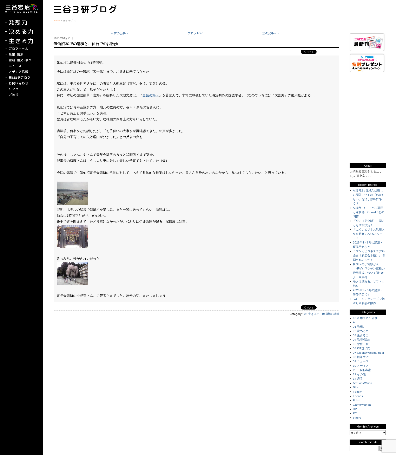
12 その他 (359, 374)
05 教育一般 (361, 344)
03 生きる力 (312, 314)
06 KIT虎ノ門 (361, 348)
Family (357, 391)
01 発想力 (359, 326)
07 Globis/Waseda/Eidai (368, 352)
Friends (358, 396)
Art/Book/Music (362, 383)
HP (355, 409)
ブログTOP (195, 33)
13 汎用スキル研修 (365, 318)
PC (355, 413)
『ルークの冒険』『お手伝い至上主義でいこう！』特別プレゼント (368, 62)
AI (354, 322)
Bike (355, 387)
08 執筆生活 (361, 357)
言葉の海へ (151, 95)
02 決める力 (361, 331)
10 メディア (361, 365)
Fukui (356, 400)
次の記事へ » (270, 33)
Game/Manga (362, 404)
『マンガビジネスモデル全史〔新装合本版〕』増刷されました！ (369, 255)
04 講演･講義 (330, 314)
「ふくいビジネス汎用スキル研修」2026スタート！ (369, 234)
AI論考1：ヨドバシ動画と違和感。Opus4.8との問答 (368, 212)
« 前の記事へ (119, 33)
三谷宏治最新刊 (368, 42)
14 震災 (358, 378)
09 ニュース (361, 361)
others (357, 417)
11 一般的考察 (362, 370)
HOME (57, 20)
